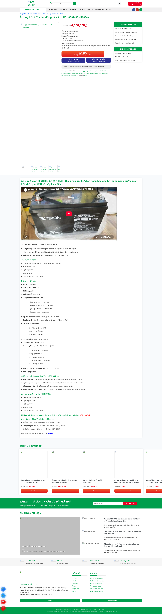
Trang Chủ (52, 10)
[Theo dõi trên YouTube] (137, 9)
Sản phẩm (72, 10)
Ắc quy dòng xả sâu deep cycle (53, 14)
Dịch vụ (90, 10)
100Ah (102, 71)
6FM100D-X (65, 73)
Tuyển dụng (75, 583)
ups (72, 75)
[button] (119, 3)
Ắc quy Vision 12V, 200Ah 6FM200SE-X (92, 481)
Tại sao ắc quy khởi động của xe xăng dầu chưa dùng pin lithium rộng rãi (121, 545)
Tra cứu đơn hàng (95, 586)
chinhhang (86, 73)
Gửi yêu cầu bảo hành (97, 589)
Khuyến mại (75, 589)
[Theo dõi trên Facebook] (133, 9)
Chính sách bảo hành (96, 591)
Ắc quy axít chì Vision (34, 14)
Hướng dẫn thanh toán (97, 581)
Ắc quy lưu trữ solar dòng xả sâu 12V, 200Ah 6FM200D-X (33, 481)
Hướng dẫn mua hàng (96, 578)
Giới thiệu (63, 10)
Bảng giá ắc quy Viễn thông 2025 (34, 546)
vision (75, 75)
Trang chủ (23, 14)
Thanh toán (99, 10)
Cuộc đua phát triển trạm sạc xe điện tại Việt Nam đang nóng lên (122, 532)
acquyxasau (75, 73)
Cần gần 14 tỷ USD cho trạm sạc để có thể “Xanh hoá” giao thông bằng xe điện (122, 520)
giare (95, 73)
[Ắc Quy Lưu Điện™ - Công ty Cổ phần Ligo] (33, 4)
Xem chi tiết (34, 491)
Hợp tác (74, 581)
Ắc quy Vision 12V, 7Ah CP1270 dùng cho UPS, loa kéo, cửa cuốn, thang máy (127, 481)
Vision (85, 75)
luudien (99, 73)
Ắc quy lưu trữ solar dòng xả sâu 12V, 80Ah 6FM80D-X (64, 481)
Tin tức (74, 586)
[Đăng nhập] (140, 9)
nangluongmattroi (66, 75)
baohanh (81, 73)
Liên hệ (109, 10)
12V (105, 71)
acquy (69, 73)
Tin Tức (81, 10)
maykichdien (105, 73)
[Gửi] (74, 3)
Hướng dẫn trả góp (96, 583)
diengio (92, 73)
